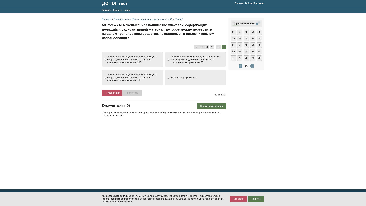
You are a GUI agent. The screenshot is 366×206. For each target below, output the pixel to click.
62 (240, 45)
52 (240, 32)
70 (259, 51)
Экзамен (106, 10)
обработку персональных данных (159, 198)
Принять (256, 198)
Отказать (238, 198)
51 (233, 32)
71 (233, 58)
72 (240, 58)
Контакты (258, 3)
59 (252, 38)
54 (252, 32)
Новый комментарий (211, 106)
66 (233, 51)
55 (259, 32)
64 (252, 45)
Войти (248, 3)
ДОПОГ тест (115, 3)
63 (246, 45)
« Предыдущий (112, 92)
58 (246, 38)
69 (252, 51)
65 (259, 45)
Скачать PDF (220, 94)
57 (240, 38)
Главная (239, 3)
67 (240, 51)
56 (233, 38)
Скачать (117, 10)
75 (259, 58)
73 (246, 58)
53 (246, 32)
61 (233, 45)
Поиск (127, 10)
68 (246, 51)
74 (252, 58)
